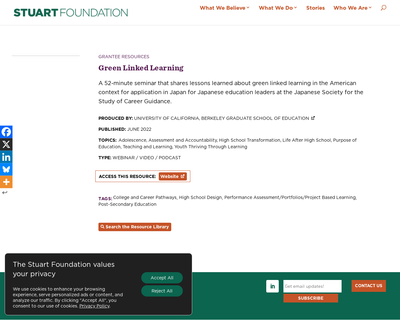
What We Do (276, 8)
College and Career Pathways (145, 197)
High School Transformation (249, 140)
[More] (6, 181)
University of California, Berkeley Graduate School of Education (221, 118)
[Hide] (4, 192)
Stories (315, 8)
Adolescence (132, 140)
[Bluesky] (6, 169)
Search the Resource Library (137, 227)
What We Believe (222, 8)
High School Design (200, 197)
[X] (6, 144)
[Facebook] (6, 131)
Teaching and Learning (147, 147)
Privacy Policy (94, 306)
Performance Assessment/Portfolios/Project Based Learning (290, 197)
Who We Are (350, 8)
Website (169, 176)
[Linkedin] (6, 156)
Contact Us (368, 285)
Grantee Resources (123, 56)
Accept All (162, 278)
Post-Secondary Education (127, 204)
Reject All (162, 291)
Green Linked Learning (141, 67)
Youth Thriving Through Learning (210, 147)
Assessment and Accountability (182, 140)
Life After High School (306, 140)
